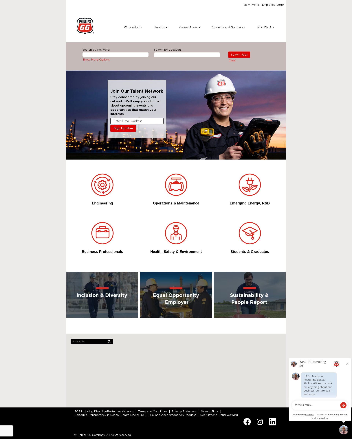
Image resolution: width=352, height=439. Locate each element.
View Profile (251, 4)
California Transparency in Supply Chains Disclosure (109, 415)
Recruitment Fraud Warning (219, 415)
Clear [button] (232, 60)
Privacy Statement (184, 411)
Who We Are (265, 27)
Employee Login (273, 4)
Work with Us (133, 27)
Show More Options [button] (96, 59)
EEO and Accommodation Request (172, 415)
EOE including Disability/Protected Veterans (104, 411)
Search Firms (210, 411)
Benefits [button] (160, 27)
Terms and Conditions (152, 411)
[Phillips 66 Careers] (85, 26)
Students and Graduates (228, 27)
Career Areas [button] (188, 27)
